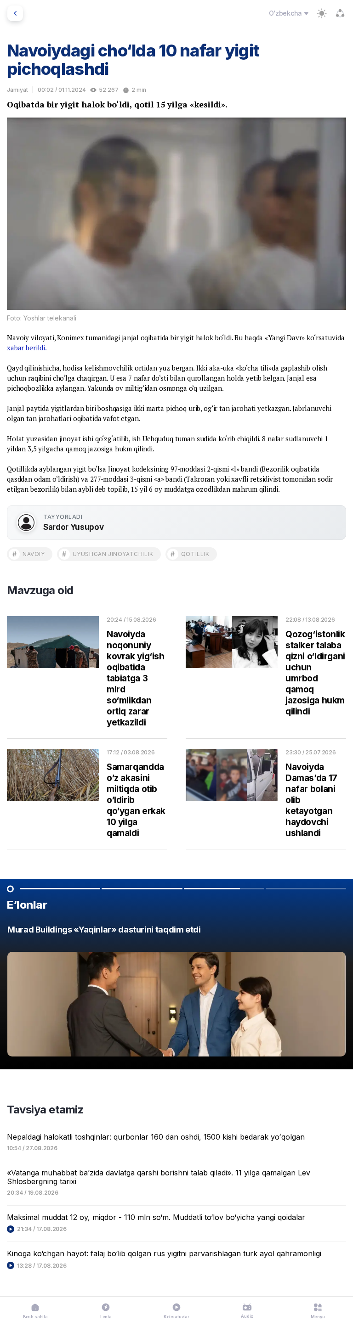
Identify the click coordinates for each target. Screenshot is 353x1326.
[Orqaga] (15, 13)
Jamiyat (17, 89)
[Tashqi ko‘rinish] (321, 13)
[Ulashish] (340, 13)
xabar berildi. (27, 347)
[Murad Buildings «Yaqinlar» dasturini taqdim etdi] (176, 993)
